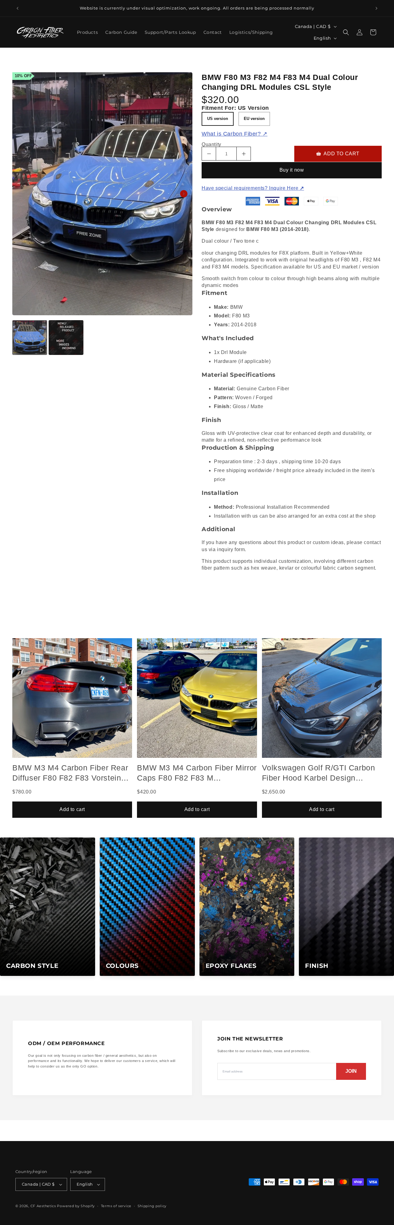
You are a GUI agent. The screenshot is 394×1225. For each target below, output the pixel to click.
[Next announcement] (376, 8)
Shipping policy (152, 1206)
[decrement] (209, 153)
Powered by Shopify (76, 1206)
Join (351, 1071)
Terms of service (116, 1206)
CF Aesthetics (43, 1206)
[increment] (244, 153)
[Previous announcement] (17, 8)
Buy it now (291, 170)
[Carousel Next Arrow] (183, 193)
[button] (346, 32)
